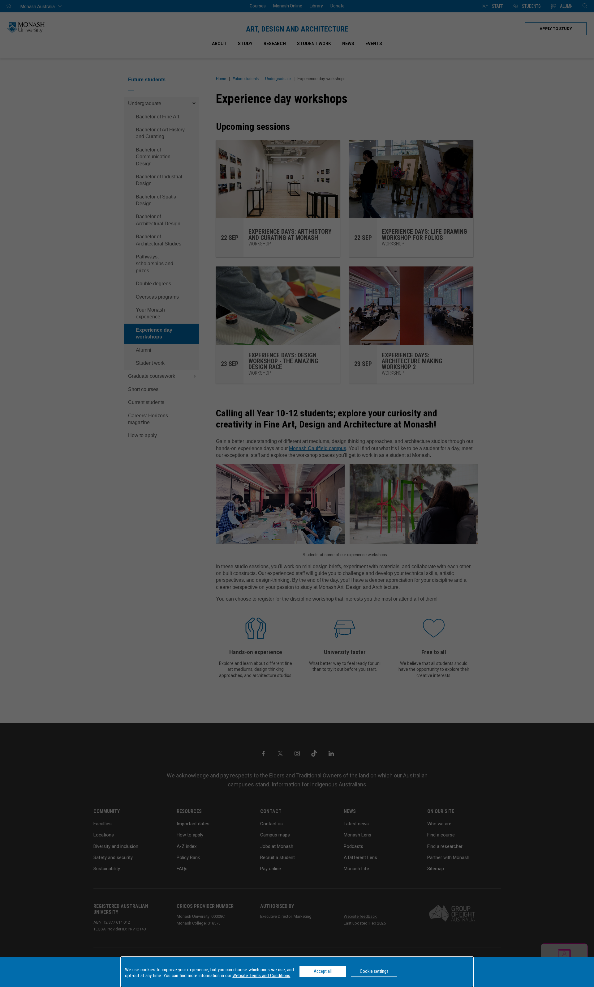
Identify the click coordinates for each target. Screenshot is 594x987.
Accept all (323, 971)
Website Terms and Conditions (261, 975)
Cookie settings (374, 971)
